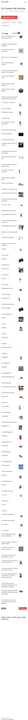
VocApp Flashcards (5, 718)
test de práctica (6, 25)
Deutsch (3, 608)
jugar (21, 22)
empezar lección (10, 17)
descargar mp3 (6, 22)
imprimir (14, 22)
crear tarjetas (23, 608)
